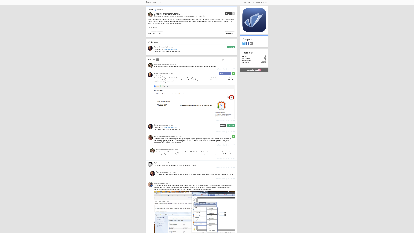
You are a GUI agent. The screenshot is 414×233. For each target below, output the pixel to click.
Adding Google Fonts (170, 49)
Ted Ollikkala (160, 183)
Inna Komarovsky (189, 16)
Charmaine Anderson (162, 16)
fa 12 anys (170, 47)
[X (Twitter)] (243, 43)
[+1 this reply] (228, 69)
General (150, 10)
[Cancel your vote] (231, 69)
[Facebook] (247, 43)
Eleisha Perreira (161, 163)
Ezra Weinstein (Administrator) (165, 136)
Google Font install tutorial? (167, 13)
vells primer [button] (228, 60)
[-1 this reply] (234, 69)
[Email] (251, 43)
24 (205, 16)
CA (247, 2)
